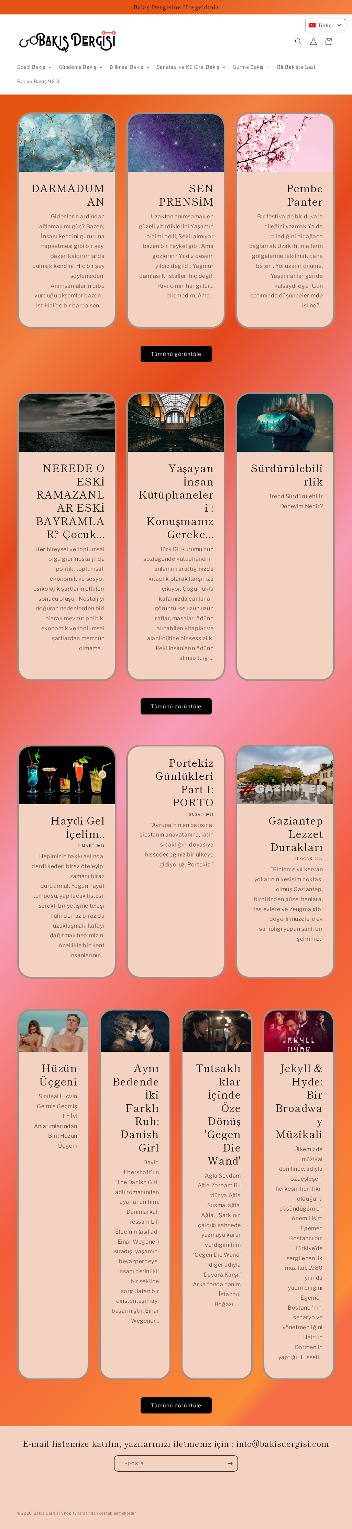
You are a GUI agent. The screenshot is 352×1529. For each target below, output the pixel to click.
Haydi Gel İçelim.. (77, 827)
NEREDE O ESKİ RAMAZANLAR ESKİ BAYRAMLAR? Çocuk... (70, 500)
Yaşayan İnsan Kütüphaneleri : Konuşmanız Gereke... (176, 500)
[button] (34, 67)
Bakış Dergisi (47, 1513)
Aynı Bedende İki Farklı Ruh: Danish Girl (135, 1107)
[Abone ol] (230, 1463)
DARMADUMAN (67, 194)
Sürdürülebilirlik (287, 474)
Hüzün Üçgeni (58, 1074)
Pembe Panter (304, 194)
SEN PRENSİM (186, 194)
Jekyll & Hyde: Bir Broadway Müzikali (299, 1100)
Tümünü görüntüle (176, 354)
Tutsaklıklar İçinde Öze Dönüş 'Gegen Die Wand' (218, 1114)
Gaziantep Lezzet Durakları (295, 833)
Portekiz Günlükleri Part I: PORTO (184, 782)
